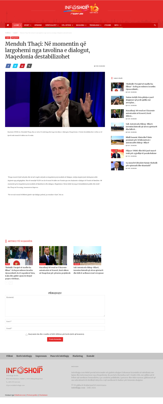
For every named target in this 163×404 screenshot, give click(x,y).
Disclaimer (43, 391)
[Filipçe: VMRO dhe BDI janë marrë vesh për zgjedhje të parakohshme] (117, 149)
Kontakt (81, 352)
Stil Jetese (50, 25)
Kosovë (42, 263)
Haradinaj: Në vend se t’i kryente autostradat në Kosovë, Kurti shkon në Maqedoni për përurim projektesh (54, 269)
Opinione (29, 25)
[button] (155, 25)
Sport (20, 25)
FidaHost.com (19, 391)
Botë (7, 263)
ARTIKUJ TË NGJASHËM (17, 241)
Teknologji (73, 25)
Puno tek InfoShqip (54, 352)
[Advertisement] (55, 158)
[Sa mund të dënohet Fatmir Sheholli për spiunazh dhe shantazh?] (117, 161)
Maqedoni (15, 38)
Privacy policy (32, 391)
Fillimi (9, 352)
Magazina (61, 25)
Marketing (70, 352)
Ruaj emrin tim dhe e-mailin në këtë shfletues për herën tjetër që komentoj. (56, 330)
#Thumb (82, 25)
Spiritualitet (38, 25)
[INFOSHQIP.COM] (81, 9)
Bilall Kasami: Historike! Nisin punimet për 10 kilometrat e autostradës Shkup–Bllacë (141, 135)
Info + (89, 25)
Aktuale (76, 263)
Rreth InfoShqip (22, 352)
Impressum (37, 352)
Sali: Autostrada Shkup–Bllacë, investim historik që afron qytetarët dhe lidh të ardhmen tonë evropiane (88, 269)
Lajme (12, 25)
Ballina (7, 33)
